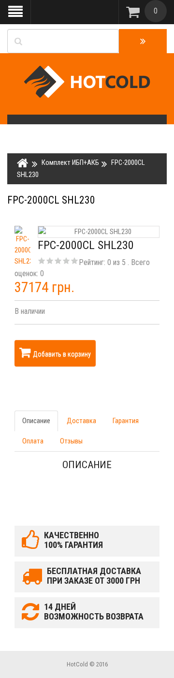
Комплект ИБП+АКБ (70, 162)
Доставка (81, 420)
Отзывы (71, 441)
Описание (36, 420)
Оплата (33, 441)
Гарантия (126, 420)
